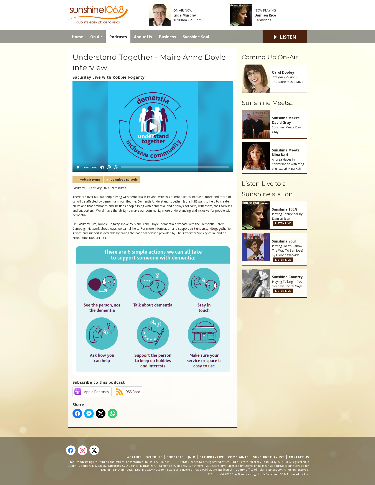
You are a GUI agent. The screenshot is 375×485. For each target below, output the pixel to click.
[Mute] (102, 167)
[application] (152, 126)
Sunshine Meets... (267, 102)
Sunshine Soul (196, 36)
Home (77, 36)
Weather (134, 457)
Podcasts (118, 36)
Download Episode (124, 179)
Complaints (238, 457)
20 (109, 167)
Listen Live (283, 223)
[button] (152, 126)
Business (167, 36)
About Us (143, 36)
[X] (94, 450)
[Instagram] (82, 450)
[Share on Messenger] (89, 413)
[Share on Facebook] (77, 413)
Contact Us (299, 457)
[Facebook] (71, 450)
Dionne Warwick (287, 255)
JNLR (191, 457)
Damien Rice (265, 15)
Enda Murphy (184, 15)
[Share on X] (100, 413)
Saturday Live (212, 457)
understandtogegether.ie (213, 228)
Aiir (306, 474)
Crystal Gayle (294, 286)
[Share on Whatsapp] (112, 413)
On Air (96, 36)
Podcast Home (89, 179)
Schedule (154, 457)
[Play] (78, 167)
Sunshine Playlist (268, 457)
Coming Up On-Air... (271, 57)
